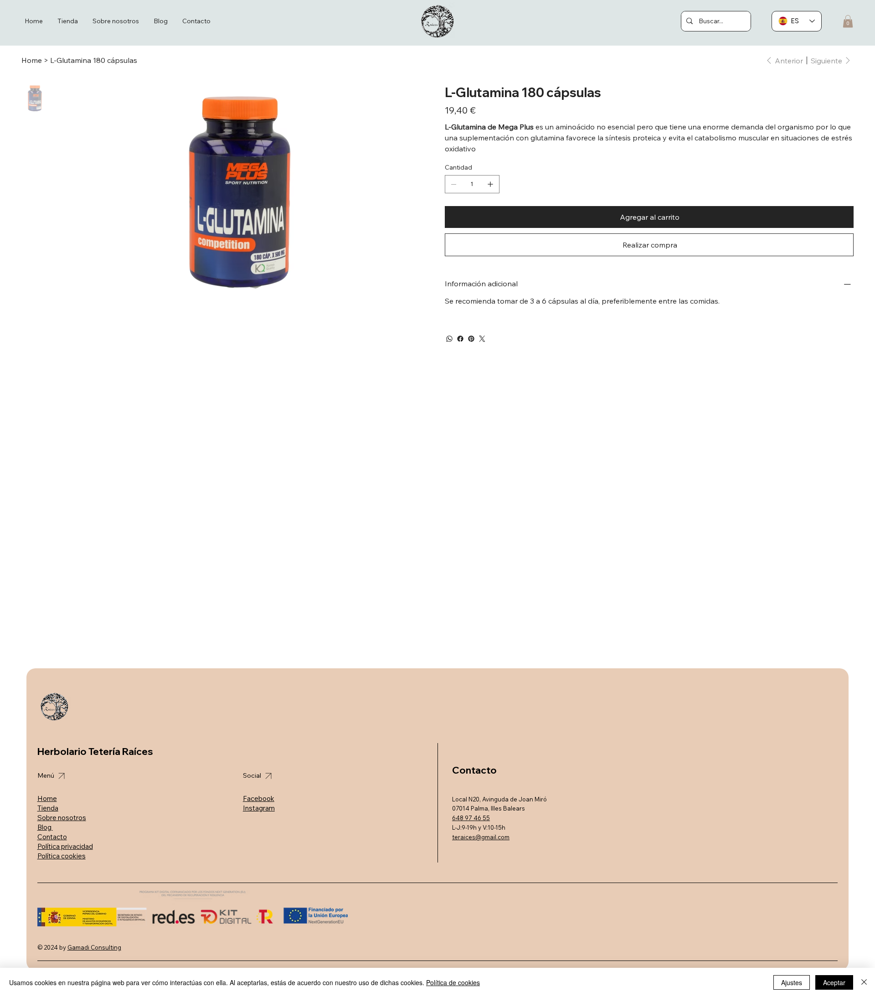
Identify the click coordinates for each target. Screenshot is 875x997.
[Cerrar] (864, 982)
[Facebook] (460, 338)
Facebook (258, 798)
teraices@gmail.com (481, 837)
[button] (848, 21)
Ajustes (791, 982)
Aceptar (834, 982)
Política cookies (61, 856)
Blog (45, 827)
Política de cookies (453, 982)
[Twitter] (482, 338)
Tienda (47, 808)
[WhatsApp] (449, 338)
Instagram (259, 808)
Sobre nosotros (61, 817)
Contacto (52, 836)
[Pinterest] (471, 338)
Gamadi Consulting (94, 947)
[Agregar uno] (490, 184)
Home (47, 798)
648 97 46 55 (471, 817)
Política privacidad (65, 846)
